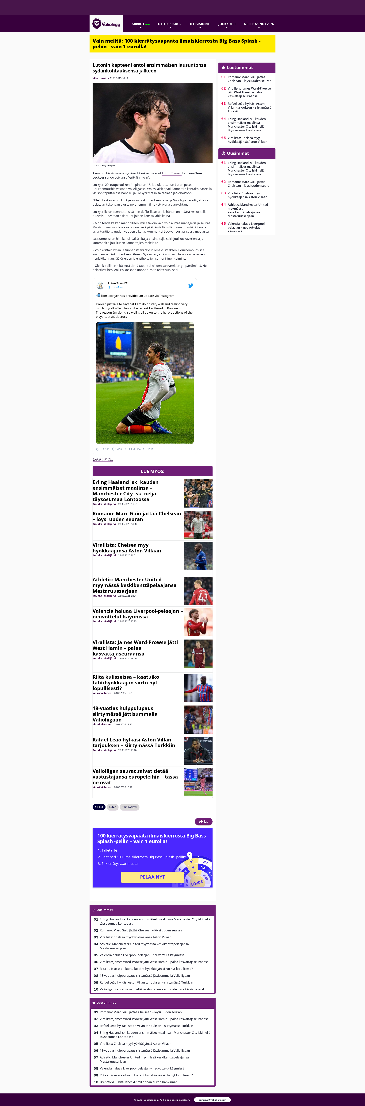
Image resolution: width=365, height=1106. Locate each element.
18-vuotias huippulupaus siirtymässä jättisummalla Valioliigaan (125, 714)
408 (119, 449)
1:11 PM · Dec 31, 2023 (139, 449)
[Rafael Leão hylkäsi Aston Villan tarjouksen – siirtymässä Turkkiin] (198, 751)
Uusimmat (105, 910)
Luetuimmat (106, 1002)
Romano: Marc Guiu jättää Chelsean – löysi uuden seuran (137, 516)
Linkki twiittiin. (103, 459)
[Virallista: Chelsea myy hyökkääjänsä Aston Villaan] (198, 556)
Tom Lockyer (129, 807)
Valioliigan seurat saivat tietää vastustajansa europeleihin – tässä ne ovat (135, 777)
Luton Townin (172, 173)
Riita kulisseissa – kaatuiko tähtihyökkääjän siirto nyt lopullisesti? (126, 682)
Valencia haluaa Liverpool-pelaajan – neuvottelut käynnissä (138, 613)
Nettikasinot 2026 (259, 24)
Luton (112, 807)
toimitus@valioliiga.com (212, 1099)
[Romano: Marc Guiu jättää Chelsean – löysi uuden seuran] (198, 525)
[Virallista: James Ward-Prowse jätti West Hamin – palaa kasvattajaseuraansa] (198, 654)
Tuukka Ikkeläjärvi (104, 504)
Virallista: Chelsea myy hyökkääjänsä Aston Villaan (127, 547)
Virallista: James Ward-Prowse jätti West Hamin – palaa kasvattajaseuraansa (135, 648)
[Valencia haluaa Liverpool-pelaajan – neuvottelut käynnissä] (198, 622)
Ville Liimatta (101, 78)
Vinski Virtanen (102, 693)
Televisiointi (200, 24)
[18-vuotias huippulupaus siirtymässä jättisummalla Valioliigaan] (198, 720)
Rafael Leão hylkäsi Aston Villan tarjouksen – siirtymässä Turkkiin (134, 742)
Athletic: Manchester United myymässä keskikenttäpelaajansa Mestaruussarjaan (135, 585)
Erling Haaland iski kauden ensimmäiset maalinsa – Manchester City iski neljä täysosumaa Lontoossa (126, 491)
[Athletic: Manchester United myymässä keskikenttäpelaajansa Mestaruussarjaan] (198, 591)
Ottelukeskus (169, 24)
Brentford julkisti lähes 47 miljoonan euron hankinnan (139, 1082)
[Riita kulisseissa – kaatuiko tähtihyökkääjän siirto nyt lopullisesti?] (198, 688)
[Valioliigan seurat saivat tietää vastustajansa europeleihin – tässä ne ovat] (198, 782)
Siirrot (141, 24)
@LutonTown (116, 287)
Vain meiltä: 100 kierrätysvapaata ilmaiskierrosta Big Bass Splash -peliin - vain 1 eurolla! (176, 43)
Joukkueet (227, 24)
